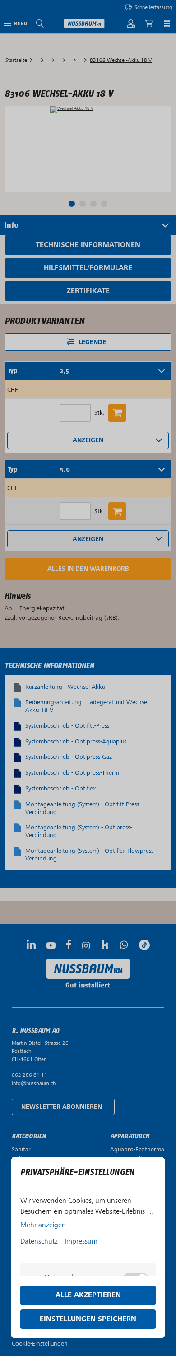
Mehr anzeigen (43, 1225)
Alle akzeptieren (88, 1295)
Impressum (81, 1241)
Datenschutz (39, 1241)
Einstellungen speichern (88, 1319)
